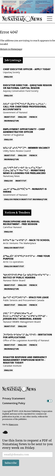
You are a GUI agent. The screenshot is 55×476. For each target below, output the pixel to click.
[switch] (49, 401)
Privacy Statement (13, 398)
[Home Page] (22, 19)
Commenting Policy (13, 403)
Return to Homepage (11, 49)
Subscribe (11, 462)
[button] (5, 432)
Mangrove (13, 425)
